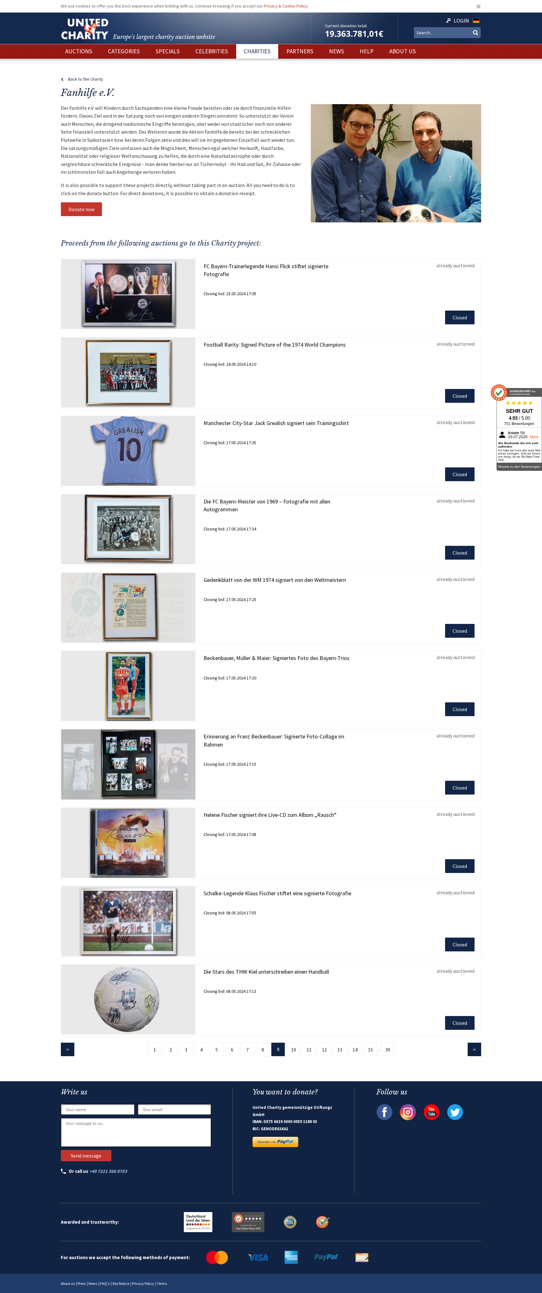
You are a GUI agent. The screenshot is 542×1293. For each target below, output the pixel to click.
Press (81, 1283)
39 (387, 1049)
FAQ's (104, 1283)
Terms (162, 1283)
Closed (460, 317)
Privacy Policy (143, 1283)
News (92, 1283)
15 (370, 1049)
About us (68, 1283)
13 (339, 1049)
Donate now (81, 209)
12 (324, 1049)
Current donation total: (346, 26)
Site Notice (120, 1283)
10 (293, 1049)
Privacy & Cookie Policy (286, 6)
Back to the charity (85, 79)
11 (308, 1049)
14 (355, 1049)
